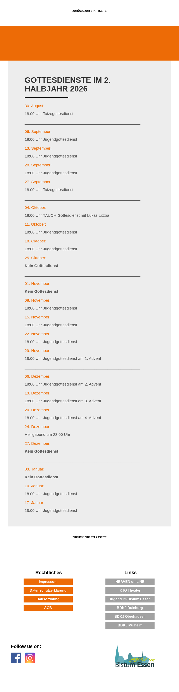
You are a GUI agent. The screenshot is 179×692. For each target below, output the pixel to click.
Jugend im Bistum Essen (130, 599)
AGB (48, 608)
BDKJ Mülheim (130, 625)
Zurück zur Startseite (89, 10)
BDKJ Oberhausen (130, 616)
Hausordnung (48, 599)
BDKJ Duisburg (130, 608)
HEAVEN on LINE (130, 582)
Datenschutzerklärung (48, 590)
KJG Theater (130, 590)
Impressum (48, 582)
